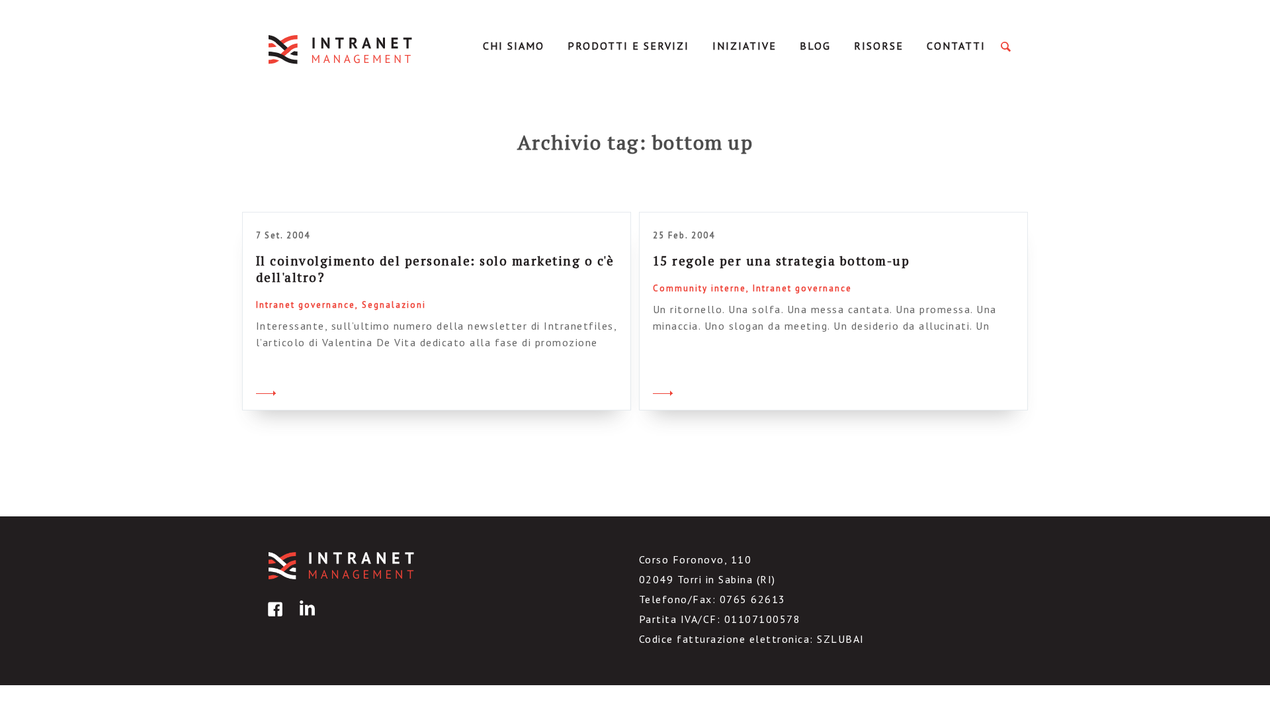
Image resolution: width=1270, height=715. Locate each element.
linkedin (305, 618)
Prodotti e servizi (628, 45)
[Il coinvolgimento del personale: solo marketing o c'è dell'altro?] (266, 391)
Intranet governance (305, 304)
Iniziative (744, 45)
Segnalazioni (394, 304)
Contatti (956, 45)
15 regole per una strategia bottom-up (781, 260)
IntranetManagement (341, 49)
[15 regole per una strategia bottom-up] (663, 391)
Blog (815, 45)
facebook (273, 618)
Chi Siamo (513, 45)
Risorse (879, 45)
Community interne (699, 288)
